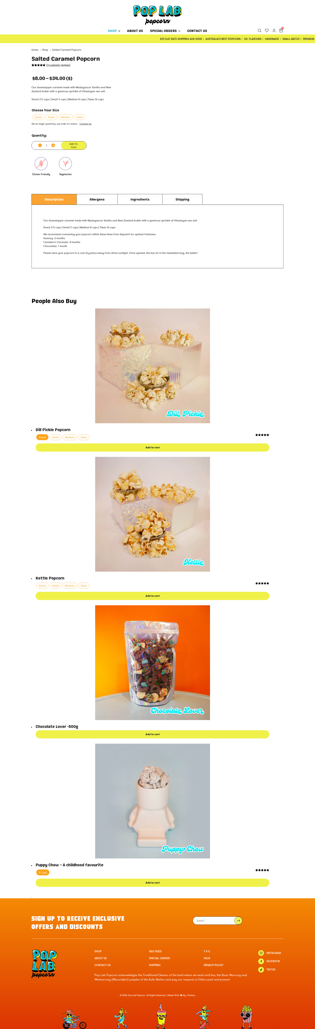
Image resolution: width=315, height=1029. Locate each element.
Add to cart (74, 145)
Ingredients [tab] (140, 199)
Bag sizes (155, 951)
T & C (207, 951)
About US (135, 31)
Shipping (155, 965)
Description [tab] (54, 199)
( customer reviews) (58, 65)
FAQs (207, 958)
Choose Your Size (45, 110)
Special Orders (163, 31)
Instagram (273, 953)
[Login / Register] (275, 31)
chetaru (191, 995)
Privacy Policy (213, 965)
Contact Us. (86, 123)
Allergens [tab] (97, 199)
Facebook (273, 961)
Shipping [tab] (182, 199)
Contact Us (197, 31)
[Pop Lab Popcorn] (157, 14)
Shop (112, 31)
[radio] (38, 117)
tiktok (270, 969)
